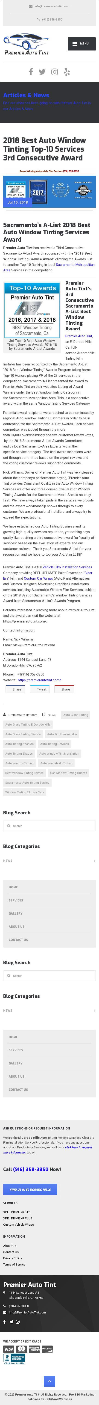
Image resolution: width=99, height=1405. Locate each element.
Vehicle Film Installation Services (67, 567)
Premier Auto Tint (78, 336)
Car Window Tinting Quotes (68, 773)
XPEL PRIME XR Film (16, 1212)
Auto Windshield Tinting (56, 763)
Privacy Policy (12, 1258)
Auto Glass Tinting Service (23, 734)
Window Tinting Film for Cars (24, 792)
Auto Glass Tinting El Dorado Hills (27, 724)
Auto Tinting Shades (19, 753)
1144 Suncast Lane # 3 (26, 1295)
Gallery (15, 914)
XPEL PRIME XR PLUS (17, 1218)
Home (13, 887)
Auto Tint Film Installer (62, 734)
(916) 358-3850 (19, 1306)
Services (16, 900)
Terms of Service (14, 1264)
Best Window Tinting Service (24, 773)
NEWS (52, 715)
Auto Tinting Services (54, 744)
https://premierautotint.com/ (39, 680)
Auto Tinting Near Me (19, 744)
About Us (16, 927)
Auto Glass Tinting (75, 715)
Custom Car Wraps (38, 578)
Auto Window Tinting (19, 763)
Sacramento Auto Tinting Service (27, 782)
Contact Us (18, 940)
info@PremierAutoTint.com (27, 1312)
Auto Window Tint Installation (59, 753)
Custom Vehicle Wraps (18, 1224)
